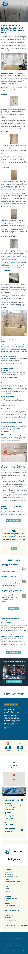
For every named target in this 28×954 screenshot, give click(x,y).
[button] (14, 780)
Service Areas (9, 872)
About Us (8, 870)
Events (7, 889)
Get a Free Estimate (14, 681)
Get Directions (9, 810)
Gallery (7, 879)
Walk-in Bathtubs (10, 908)
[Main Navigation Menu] (24, 3)
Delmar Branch (12, 800)
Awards (7, 886)
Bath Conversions (10, 905)
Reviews (24, 925)
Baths (6, 901)
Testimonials (9, 874)
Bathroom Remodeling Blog (13, 881)
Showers (7, 903)
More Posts (13, 608)
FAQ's (6, 884)
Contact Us (9, 915)
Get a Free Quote (14, 520)
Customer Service (10, 920)
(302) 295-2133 (10, 824)
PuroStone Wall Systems (12, 910)
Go (13, 548)
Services (8, 896)
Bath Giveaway (10, 925)
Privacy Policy (19, 936)
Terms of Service (9, 936)
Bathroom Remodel (11, 898)
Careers (7, 891)
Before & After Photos (12, 877)
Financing (8, 917)
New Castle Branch (10, 830)
